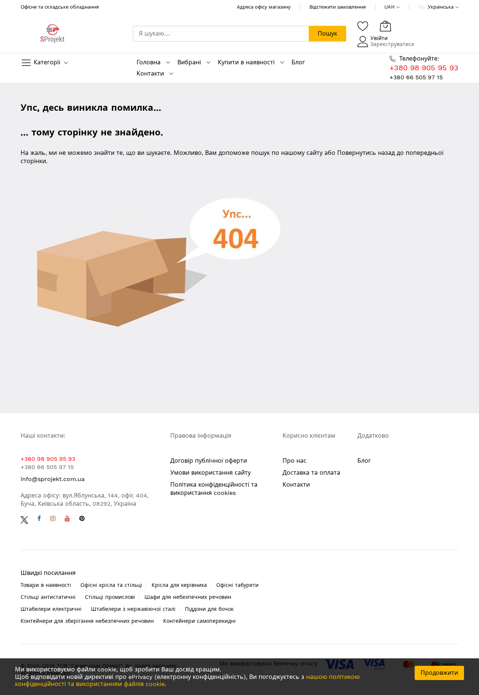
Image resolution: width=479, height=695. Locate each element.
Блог (298, 62)
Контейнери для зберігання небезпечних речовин (87, 621)
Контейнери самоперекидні (199, 621)
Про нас (294, 460)
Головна (149, 62)
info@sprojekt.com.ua (53, 479)
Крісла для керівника (179, 585)
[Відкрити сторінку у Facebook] (39, 519)
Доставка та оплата (311, 472)
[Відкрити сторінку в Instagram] (52, 519)
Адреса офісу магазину (264, 7)
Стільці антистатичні (48, 597)
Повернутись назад (366, 152)
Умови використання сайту (210, 472)
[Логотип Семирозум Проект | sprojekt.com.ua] (52, 34)
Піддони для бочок (209, 609)
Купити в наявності (246, 62)
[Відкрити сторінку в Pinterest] (82, 519)
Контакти (150, 73)
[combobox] (221, 34)
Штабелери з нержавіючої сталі (133, 609)
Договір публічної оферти (208, 460)
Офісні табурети (237, 585)
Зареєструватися (392, 44)
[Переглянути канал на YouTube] (67, 519)
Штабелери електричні (51, 609)
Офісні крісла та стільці (111, 585)
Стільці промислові (110, 597)
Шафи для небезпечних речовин (187, 597)
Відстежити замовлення (337, 7)
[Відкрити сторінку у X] (24, 519)
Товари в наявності (46, 585)
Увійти (379, 38)
